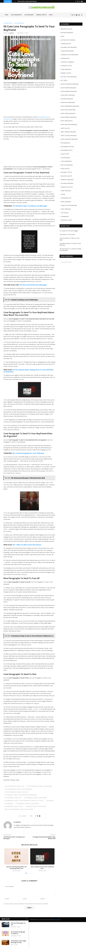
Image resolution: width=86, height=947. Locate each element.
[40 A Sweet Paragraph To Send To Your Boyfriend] (5, 933)
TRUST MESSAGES (66, 209)
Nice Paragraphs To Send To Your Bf (14, 806)
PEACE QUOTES (65, 168)
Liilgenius (11, 33)
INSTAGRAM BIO (65, 143)
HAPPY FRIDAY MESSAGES (68, 113)
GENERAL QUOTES (41, 15)
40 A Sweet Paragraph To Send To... (18, 932)
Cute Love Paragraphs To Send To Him (14, 786)
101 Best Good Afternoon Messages (33, 285)
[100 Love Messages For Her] (5, 924)
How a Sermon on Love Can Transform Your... (42, 867)
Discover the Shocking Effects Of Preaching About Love (16, 867)
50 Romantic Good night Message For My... (18, 941)
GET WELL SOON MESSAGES (69, 77)
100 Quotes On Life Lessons (67, 234)
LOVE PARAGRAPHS (16, 15)
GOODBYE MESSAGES (67, 99)
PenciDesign (57, 919)
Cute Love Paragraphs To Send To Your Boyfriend (39, 786)
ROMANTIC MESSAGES (67, 179)
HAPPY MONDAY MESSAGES (69, 117)
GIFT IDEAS (64, 80)
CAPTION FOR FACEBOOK (68, 40)
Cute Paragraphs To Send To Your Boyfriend (35, 797)
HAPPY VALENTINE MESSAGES (69, 139)
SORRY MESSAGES (66, 190)
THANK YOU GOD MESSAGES (69, 205)
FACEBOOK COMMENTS (67, 62)
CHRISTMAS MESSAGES (67, 51)
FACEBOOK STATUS (66, 65)
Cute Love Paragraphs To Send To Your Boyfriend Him (18, 789)
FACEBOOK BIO (65, 58)
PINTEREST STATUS (66, 172)
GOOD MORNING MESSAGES (69, 91)
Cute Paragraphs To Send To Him (13, 797)
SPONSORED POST (66, 198)
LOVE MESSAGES (29, 15)
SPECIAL (63, 194)
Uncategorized (65, 216)
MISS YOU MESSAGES (67, 165)
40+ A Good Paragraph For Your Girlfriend (28, 453)
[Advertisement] (29, 103)
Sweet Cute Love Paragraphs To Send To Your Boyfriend (19, 809)
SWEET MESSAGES (66, 201)
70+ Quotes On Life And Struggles (69, 231)
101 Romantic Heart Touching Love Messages (30, 206)
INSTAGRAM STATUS (66, 150)
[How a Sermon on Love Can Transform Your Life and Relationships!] (42, 856)
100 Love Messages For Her (18, 924)
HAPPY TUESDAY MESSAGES (69, 135)
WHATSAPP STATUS (66, 220)
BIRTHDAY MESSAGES (67, 32)
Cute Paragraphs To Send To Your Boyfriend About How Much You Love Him (24, 800)
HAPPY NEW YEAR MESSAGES (69, 124)
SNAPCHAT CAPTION (67, 187)
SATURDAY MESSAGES (67, 183)
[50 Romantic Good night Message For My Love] (5, 942)
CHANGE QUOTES (66, 43)
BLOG (62, 36)
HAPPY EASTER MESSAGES (68, 110)
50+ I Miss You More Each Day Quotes (27, 545)
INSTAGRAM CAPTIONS (67, 146)
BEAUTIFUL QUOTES (66, 29)
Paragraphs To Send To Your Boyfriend (36, 806)
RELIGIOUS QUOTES (66, 176)
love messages (49, 800)
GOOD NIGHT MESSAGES (68, 95)
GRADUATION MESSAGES (68, 102)
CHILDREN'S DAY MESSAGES (69, 47)
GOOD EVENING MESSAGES (68, 88)
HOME (6, 15)
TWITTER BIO (64, 213)
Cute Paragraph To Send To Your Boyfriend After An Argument (21, 794)
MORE (50, 15)
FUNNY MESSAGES (66, 69)
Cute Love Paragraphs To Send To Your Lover (16, 792)
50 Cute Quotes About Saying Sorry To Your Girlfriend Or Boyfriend (28, 371)
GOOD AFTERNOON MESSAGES (69, 84)
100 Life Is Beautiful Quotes (25, 1)
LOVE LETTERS (65, 154)
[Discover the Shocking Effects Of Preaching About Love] (16, 856)
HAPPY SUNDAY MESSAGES (68, 132)
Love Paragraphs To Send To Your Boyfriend (27, 803)
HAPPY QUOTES (65, 128)
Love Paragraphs (9, 803)
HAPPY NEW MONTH (66, 121)
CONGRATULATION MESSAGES (69, 54)
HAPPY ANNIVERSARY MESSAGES (70, 106)
